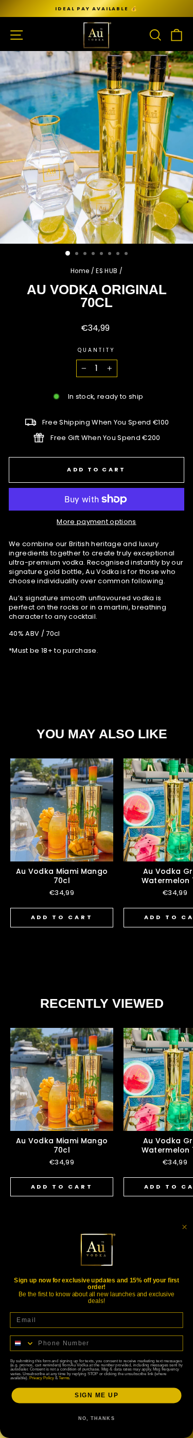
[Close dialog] (184, 1227)
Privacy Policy (41, 1378)
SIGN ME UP (97, 1395)
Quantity (97, 350)
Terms (64, 1378)
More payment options (96, 522)
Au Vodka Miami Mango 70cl (62, 876)
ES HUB (106, 271)
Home (80, 271)
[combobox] (22, 1343)
